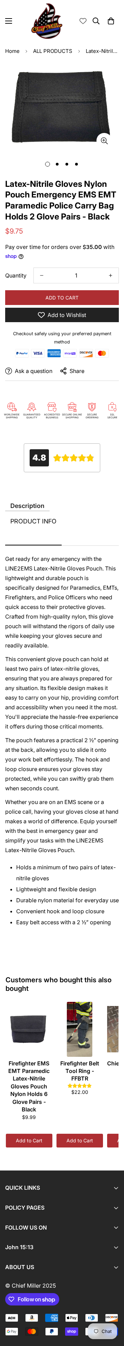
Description (27, 505)
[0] (111, 21)
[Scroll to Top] (111, 1309)
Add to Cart (29, 1140)
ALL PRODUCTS (52, 51)
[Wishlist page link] (83, 21)
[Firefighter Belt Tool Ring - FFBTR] (79, 1029)
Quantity (16, 275)
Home (12, 51)
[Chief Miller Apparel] (46, 21)
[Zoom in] (104, 140)
